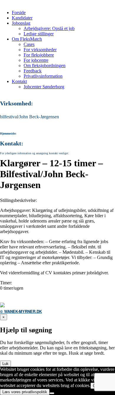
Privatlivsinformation (43, 76)
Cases (29, 44)
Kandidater (22, 17)
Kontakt (19, 81)
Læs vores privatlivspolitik (24, 392)
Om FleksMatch (27, 39)
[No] (52, 393)
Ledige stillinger (39, 33)
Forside (19, 12)
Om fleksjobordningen (44, 65)
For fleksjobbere (39, 54)
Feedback (33, 70)
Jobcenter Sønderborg (44, 86)
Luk (5, 363)
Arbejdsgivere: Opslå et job (49, 28)
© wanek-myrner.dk (21, 311)
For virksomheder (40, 49)
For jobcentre (36, 60)
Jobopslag (21, 23)
